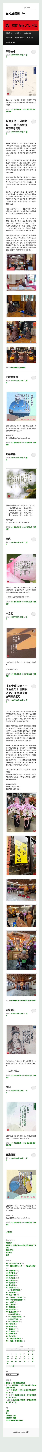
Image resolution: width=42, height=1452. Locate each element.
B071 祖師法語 (27, 674)
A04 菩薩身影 (14, 1000)
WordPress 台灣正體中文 (14, 1420)
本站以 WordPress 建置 (21, 1432)
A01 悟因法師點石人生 (13, 1263)
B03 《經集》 (10, 1302)
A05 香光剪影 (14, 368)
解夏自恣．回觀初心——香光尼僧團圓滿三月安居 (16, 124)
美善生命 (11, 51)
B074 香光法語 (27, 443)
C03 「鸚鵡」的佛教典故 (14, 1341)
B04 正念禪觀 (10, 1304)
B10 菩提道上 (10, 1329)
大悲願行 (11, 1010)
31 (8, 1363)
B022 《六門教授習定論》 (14, 1300)
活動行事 (9, 33)
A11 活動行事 (10, 1287)
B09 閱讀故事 (10, 1326)
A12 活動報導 (10, 1292)
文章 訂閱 (11, 1415)
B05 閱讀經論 (10, 1307)
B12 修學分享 (10, 1333)
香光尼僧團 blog (16, 13)
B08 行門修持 (10, 1324)
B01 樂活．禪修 (11, 1295)
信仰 (8, 1087)
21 (24, 1359)
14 (24, 1356)
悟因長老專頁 (19, 38)
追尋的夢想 (12, 377)
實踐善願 (11, 1154)
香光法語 (30, 38)
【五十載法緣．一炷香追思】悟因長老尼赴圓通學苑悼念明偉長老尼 (16, 691)
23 (32, 1359)
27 (20, 1361)
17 (8, 1359)
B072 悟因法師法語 (29, 109)
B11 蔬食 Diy (10, 1331)
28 (24, 1361)
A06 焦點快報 (10, 1280)
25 (12, 1361)
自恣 (8, 538)
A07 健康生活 (10, 1283)
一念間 (9, 613)
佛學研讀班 (27, 33)
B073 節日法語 (27, 602)
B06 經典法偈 (10, 1309)
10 (8, 1356)
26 (16, 1361)
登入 (7, 1413)
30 (32, 1361)
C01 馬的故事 (10, 1336)
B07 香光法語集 (16, 109)
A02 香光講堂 (10, 1270)
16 (32, 1356)
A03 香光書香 (10, 1273)
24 (8, 1361)
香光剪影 (18, 33)
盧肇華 (8, 1383)
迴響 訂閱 (11, 1418)
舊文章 (9, 1232)
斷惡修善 (11, 454)
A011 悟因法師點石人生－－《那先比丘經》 (21, 1266)
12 (16, 1356)
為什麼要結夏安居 (19, 1383)
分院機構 (9, 38)
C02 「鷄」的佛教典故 (13, 1338)
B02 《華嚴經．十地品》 (14, 1297)
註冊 (7, 1411)
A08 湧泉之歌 (10, 1285)
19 (16, 1359)
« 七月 (12, 1366)
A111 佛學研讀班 (14, 1290)
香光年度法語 (10, 42)
